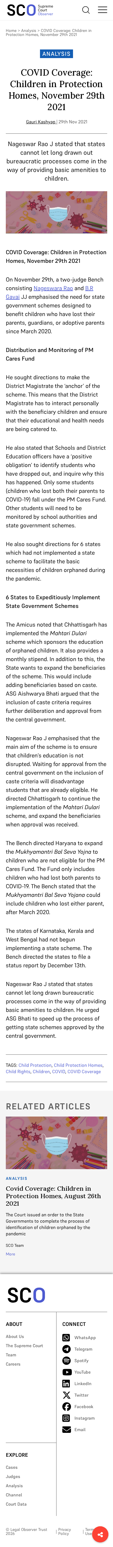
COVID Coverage (84, 1071)
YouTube (82, 1372)
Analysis (28, 30)
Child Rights (18, 1071)
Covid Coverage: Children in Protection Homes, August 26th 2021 (53, 1195)
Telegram (83, 1349)
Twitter (81, 1395)
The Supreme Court (24, 1345)
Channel (14, 1495)
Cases (12, 1467)
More (10, 1254)
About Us (15, 1336)
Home (11, 30)
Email (79, 1429)
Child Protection (35, 1065)
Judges (13, 1476)
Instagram (84, 1418)
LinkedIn (83, 1383)
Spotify (81, 1360)
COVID (58, 1071)
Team (11, 1355)
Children (41, 1071)
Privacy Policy (64, 1531)
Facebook (83, 1406)
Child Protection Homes (78, 1065)
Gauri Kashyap (40, 122)
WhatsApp (85, 1337)
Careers (13, 1364)
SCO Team (15, 1245)
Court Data (16, 1504)
